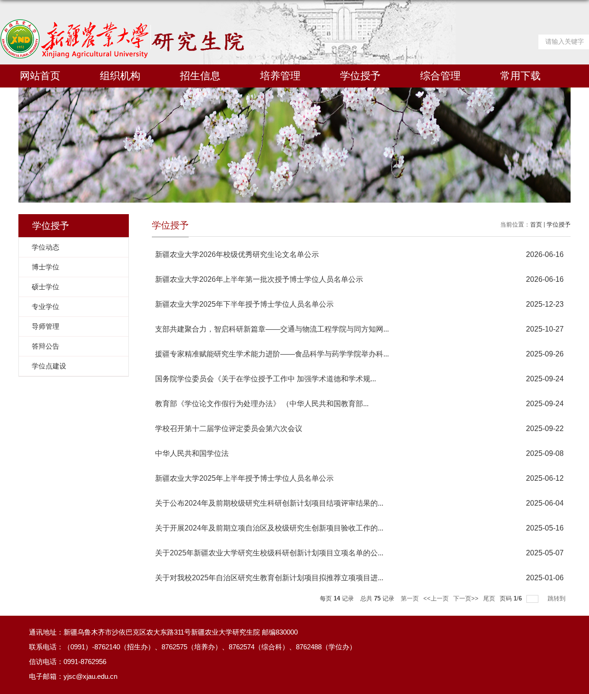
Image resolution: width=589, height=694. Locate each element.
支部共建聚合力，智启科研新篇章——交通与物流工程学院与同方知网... (272, 329)
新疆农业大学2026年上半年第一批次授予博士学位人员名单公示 (259, 279)
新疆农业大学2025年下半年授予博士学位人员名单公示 (244, 304)
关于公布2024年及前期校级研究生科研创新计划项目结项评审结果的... (269, 503)
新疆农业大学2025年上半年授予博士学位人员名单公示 (244, 478)
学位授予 (360, 76)
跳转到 (557, 598)
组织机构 (120, 76)
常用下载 (520, 76)
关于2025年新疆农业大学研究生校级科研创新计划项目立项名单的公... (269, 553)
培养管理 (280, 76)
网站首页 (40, 76)
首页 (536, 224)
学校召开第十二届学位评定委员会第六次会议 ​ (229, 428)
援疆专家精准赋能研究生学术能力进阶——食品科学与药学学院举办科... (272, 354)
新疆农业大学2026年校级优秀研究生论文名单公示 (237, 254)
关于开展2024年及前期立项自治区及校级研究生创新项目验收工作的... (269, 528)
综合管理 (440, 76)
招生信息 (200, 76)
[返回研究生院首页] (122, 22)
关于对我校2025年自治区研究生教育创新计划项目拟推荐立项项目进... (269, 578)
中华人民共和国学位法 (192, 453)
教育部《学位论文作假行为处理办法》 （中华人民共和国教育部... (262, 404)
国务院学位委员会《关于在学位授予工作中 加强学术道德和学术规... (265, 379)
